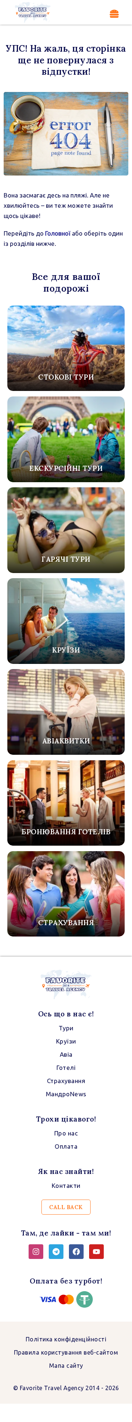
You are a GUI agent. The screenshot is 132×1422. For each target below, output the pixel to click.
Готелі (66, 1067)
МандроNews (66, 1093)
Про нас (66, 1133)
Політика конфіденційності (66, 1339)
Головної (57, 233)
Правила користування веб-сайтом (66, 1352)
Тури (66, 1027)
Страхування (66, 1080)
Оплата (66, 1146)
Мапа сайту (66, 1365)
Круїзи (66, 1041)
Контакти (66, 1185)
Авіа (66, 1054)
